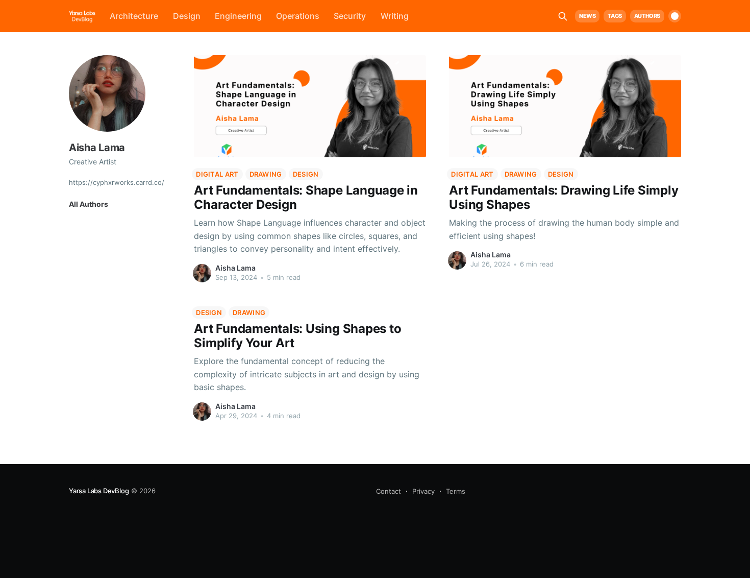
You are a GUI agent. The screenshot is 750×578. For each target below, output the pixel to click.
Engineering (238, 16)
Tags (614, 15)
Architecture (134, 16)
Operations (297, 16)
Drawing (265, 174)
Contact (388, 491)
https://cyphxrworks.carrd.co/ (116, 182)
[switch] (674, 16)
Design (187, 16)
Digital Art (217, 174)
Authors (647, 15)
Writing (395, 16)
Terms (455, 491)
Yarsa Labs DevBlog (99, 491)
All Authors (88, 204)
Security (350, 16)
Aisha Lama (235, 267)
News (587, 15)
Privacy (423, 491)
